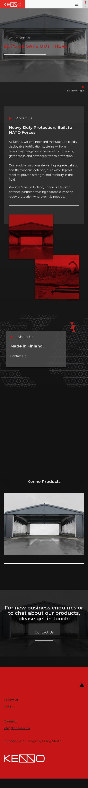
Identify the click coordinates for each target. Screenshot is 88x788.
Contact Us (44, 632)
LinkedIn (10, 706)
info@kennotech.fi (17, 728)
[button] (76, 4)
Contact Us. (18, 356)
